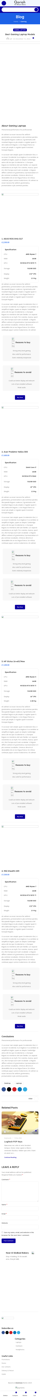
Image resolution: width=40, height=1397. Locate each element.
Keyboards (7, 1138)
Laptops (23, 30)
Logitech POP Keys (13, 1141)
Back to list (20, 1099)
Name (4, 1204)
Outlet (4, 1374)
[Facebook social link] (4, 1089)
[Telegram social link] (25, 1089)
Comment (6, 1179)
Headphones (20, 1350)
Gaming (23, 21)
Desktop (7, 1083)
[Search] (36, 9)
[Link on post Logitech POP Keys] (20, 1122)
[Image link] (8, 1319)
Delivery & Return (8, 1370)
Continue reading (10, 1157)
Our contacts (6, 1367)
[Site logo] (20, 3)
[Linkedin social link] (20, 1089)
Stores (4, 1363)
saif (10, 39)
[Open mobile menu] (4, 3)
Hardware (19, 1346)
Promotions (6, 1359)
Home (16, 21)
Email (4, 1214)
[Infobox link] (20, 241)
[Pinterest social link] (14, 1089)
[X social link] (9, 1089)
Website (5, 1223)
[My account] (37, 3)
